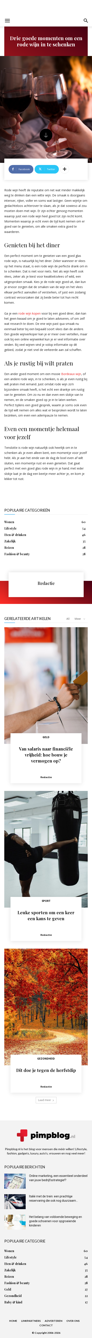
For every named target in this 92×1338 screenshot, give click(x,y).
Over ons (73, 1320)
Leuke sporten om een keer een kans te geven (46, 915)
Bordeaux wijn (71, 374)
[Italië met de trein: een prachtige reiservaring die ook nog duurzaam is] (15, 1201)
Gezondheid (46, 1058)
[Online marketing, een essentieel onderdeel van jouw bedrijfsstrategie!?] (15, 1181)
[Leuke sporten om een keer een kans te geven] (46, 849)
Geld (46, 737)
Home (13, 1320)
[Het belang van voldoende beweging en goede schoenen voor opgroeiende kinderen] (15, 1222)
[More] (64, 169)
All (68, 618)
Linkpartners (31, 1320)
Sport (46, 901)
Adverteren (53, 1320)
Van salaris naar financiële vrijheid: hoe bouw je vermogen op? (46, 755)
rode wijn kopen (29, 313)
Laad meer (44, 1100)
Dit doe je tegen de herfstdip (46, 1070)
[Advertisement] (46, 7)
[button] (7, 20)
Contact (46, 1325)
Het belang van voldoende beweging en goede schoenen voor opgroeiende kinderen (55, 1221)
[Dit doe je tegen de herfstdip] (46, 1007)
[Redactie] (23, 585)
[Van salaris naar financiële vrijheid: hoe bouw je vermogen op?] (46, 685)
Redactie (46, 583)
